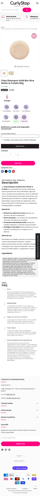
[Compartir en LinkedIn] (9, 171)
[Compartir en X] (6, 171)
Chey (6, 86)
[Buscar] (27, 10)
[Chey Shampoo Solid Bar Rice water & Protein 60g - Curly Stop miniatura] (4, 73)
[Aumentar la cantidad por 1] (18, 154)
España (19, 461)
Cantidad (4, 151)
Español (19, 456)
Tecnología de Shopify (20, 493)
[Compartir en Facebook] (2, 171)
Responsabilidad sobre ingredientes (19, 340)
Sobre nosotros (11, 489)
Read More (11, 360)
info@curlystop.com (13, 398)
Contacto (25, 489)
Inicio (3, 27)
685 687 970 (11, 394)
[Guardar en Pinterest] (13, 171)
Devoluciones (11, 303)
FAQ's (35, 489)
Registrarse (20, 444)
